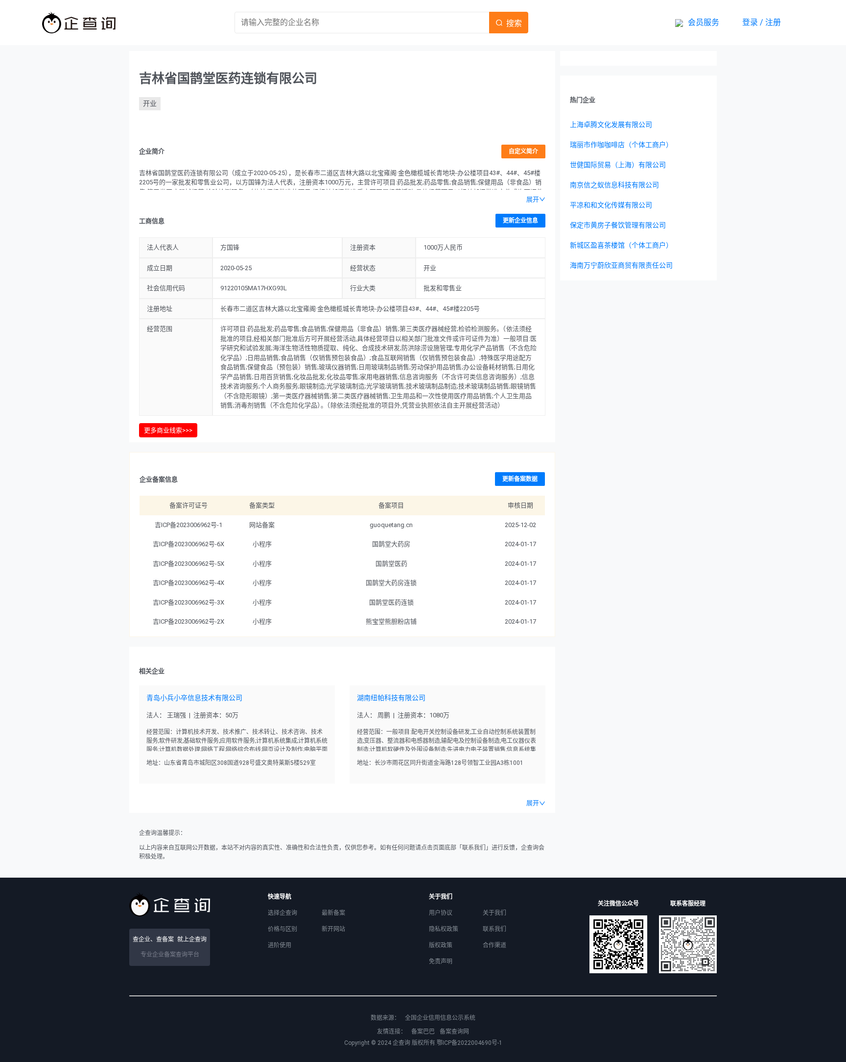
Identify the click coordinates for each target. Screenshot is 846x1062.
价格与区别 (282, 929)
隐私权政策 (443, 929)
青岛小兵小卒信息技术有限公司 (194, 698)
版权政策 (440, 945)
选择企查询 (282, 913)
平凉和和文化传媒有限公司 (611, 205)
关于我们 (494, 913)
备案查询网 (454, 1031)
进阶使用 (279, 945)
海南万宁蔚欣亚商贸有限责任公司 (621, 265)
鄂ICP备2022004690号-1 (469, 1042)
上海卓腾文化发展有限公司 (611, 124)
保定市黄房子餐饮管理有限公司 (618, 225)
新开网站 (333, 929)
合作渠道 (494, 945)
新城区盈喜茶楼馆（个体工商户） (621, 245)
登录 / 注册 (761, 22)
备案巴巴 (423, 1031)
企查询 (401, 1042)
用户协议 (440, 913)
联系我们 (494, 929)
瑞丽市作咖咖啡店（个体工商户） (621, 145)
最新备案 (333, 913)
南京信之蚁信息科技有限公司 (614, 185)
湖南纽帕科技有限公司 (391, 698)
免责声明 (440, 961)
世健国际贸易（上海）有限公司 (618, 165)
